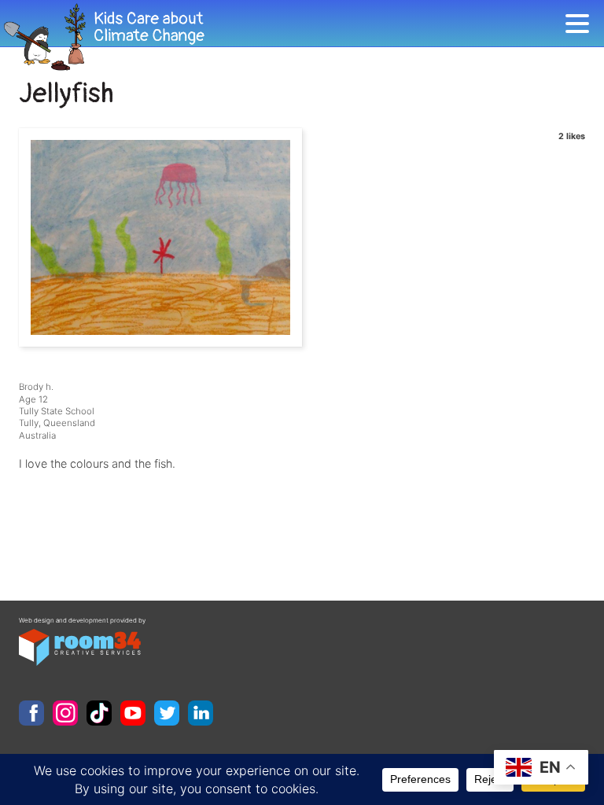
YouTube (132, 713)
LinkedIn (200, 713)
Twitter (166, 713)
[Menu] (581, 26)
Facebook (31, 713)
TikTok (99, 713)
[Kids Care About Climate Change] (282, 37)
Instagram (65, 713)
